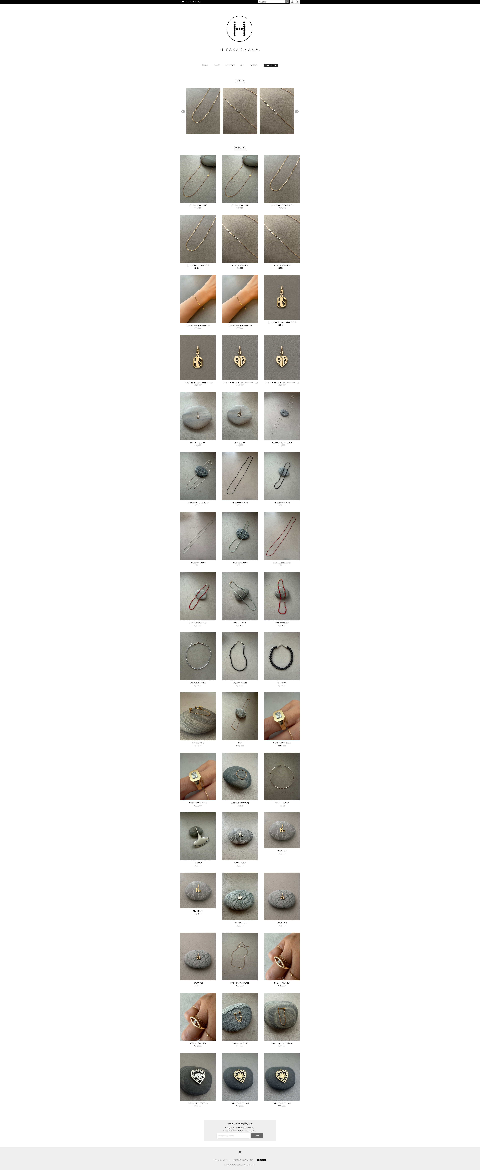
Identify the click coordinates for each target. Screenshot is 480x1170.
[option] (203, 111)
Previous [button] (183, 111)
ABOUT (217, 65)
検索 (287, 1)
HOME (205, 65)
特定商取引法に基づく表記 (243, 1160)
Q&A (242, 65)
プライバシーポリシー (222, 1160)
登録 (257, 1135)
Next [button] (297, 111)
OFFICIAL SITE (271, 65)
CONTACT (254, 65)
